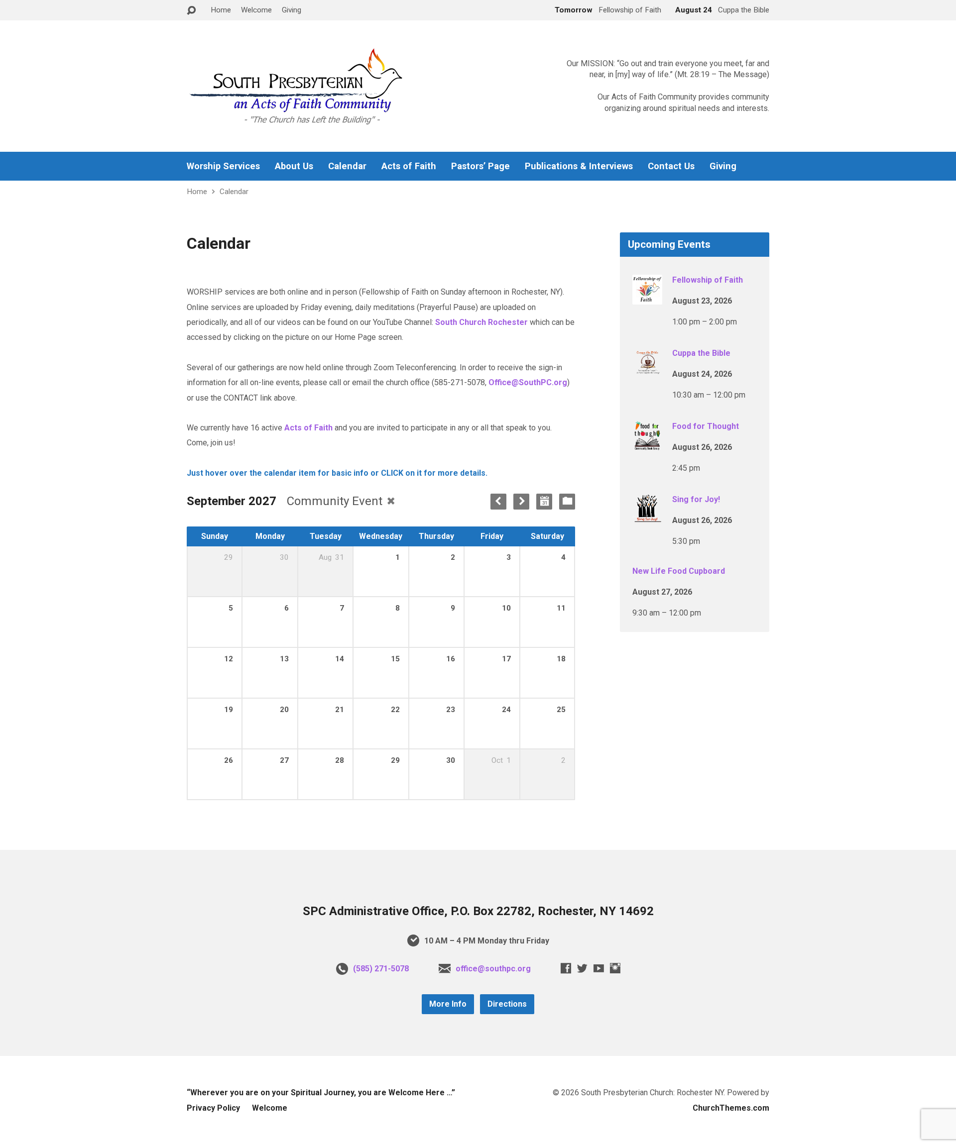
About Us (294, 166)
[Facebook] (566, 968)
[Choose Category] (567, 502)
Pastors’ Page (480, 166)
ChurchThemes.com (731, 1108)
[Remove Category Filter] (390, 501)
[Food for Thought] (647, 444)
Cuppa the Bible (701, 353)
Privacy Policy (213, 1108)
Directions (507, 1004)
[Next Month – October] (521, 502)
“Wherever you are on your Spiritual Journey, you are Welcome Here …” (321, 1092)
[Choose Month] (544, 502)
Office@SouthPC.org (527, 382)
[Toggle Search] (191, 10)
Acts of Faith (408, 166)
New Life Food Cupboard (678, 571)
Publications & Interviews (579, 166)
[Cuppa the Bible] (647, 371)
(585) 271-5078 (381, 968)
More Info (448, 1004)
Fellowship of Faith (707, 280)
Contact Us (671, 166)
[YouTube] (599, 968)
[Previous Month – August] (498, 502)
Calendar (347, 166)
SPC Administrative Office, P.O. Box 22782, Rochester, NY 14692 (478, 911)
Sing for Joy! (696, 499)
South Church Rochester (481, 322)
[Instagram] (615, 968)
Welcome (256, 9)
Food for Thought (705, 426)
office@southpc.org (493, 968)
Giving (291, 9)
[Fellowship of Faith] (647, 298)
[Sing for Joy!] (647, 517)
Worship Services (223, 166)
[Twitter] (582, 968)
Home (221, 9)
